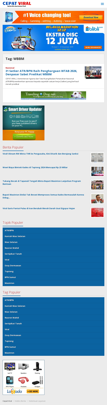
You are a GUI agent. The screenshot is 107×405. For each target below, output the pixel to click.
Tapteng (9, 271)
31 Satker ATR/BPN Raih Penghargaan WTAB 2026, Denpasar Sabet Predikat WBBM (41, 72)
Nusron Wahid (12, 248)
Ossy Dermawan (13, 265)
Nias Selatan (11, 242)
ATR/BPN (9, 230)
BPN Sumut (10, 277)
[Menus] (102, 4)
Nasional (10, 68)
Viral (7, 259)
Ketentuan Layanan (37, 401)
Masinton (9, 283)
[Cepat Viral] (17, 4)
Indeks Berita (20, 401)
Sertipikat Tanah (13, 253)
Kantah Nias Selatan (15, 236)
